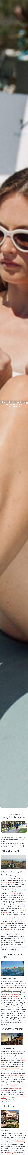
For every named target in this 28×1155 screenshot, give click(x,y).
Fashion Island (10, 1152)
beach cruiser (13, 933)
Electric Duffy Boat (7, 882)
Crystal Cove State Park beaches (11, 996)
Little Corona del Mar (13, 994)
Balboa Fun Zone (16, 893)
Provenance (14, 1085)
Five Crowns (5, 1096)
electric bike (7, 929)
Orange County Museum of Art (10, 1068)
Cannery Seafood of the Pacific (15, 1075)
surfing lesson (12, 987)
